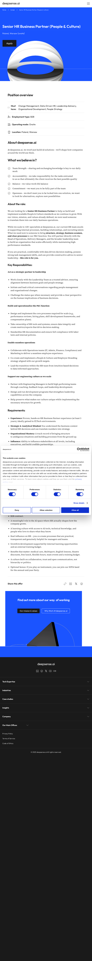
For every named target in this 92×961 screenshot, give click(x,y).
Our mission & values (28, 611)
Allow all (75, 510)
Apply (9, 43)
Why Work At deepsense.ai (55, 611)
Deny (17, 510)
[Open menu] (88, 3)
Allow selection (46, 510)
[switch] (34, 494)
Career (12, 10)
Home (4, 10)
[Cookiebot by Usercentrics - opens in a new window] (78, 449)
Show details (78, 503)
